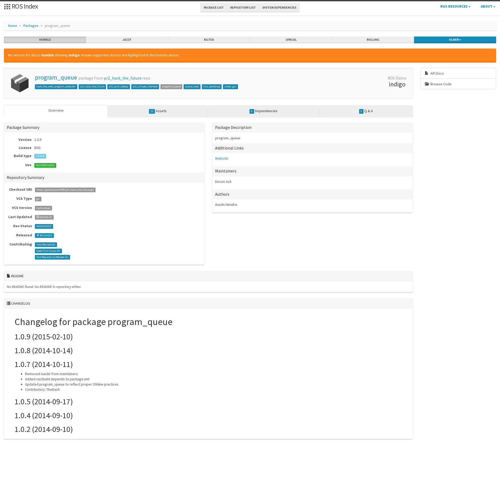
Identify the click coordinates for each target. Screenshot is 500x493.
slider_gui (230, 86)
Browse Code (441, 84)
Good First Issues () (48, 250)
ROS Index (24, 6)
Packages (31, 25)
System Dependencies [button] (279, 7)
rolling (373, 39)
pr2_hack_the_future (122, 78)
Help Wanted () (45, 244)
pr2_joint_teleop (118, 86)
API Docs (437, 73)
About (487, 6)
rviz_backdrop (211, 86)
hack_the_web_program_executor (56, 86)
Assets (159, 111)
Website (221, 158)
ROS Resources (454, 6)
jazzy (127, 39)
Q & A (367, 111)
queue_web (192, 86)
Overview (56, 110)
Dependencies (264, 111)
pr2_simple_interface (145, 86)
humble (45, 39)
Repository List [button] (243, 7)
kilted (209, 39)
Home (12, 25)
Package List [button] (214, 7)
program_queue (56, 77)
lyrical (291, 39)
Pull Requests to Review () (52, 257)
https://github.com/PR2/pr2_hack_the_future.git (65, 189)
